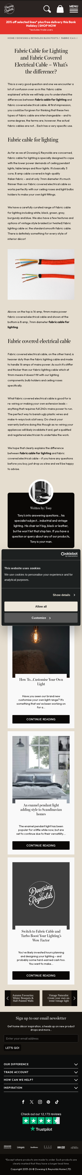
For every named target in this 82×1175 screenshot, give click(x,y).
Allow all (41, 606)
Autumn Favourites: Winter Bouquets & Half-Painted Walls (23, 998)
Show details (61, 595)
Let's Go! (12, 1047)
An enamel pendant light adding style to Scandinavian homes (41, 810)
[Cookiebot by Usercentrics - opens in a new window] (61, 554)
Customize (39, 617)
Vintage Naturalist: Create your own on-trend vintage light (59, 998)
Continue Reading (41, 719)
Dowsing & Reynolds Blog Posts (37, 38)
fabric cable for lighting (51, 99)
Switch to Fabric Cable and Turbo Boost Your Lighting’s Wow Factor (41, 936)
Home (11, 38)
